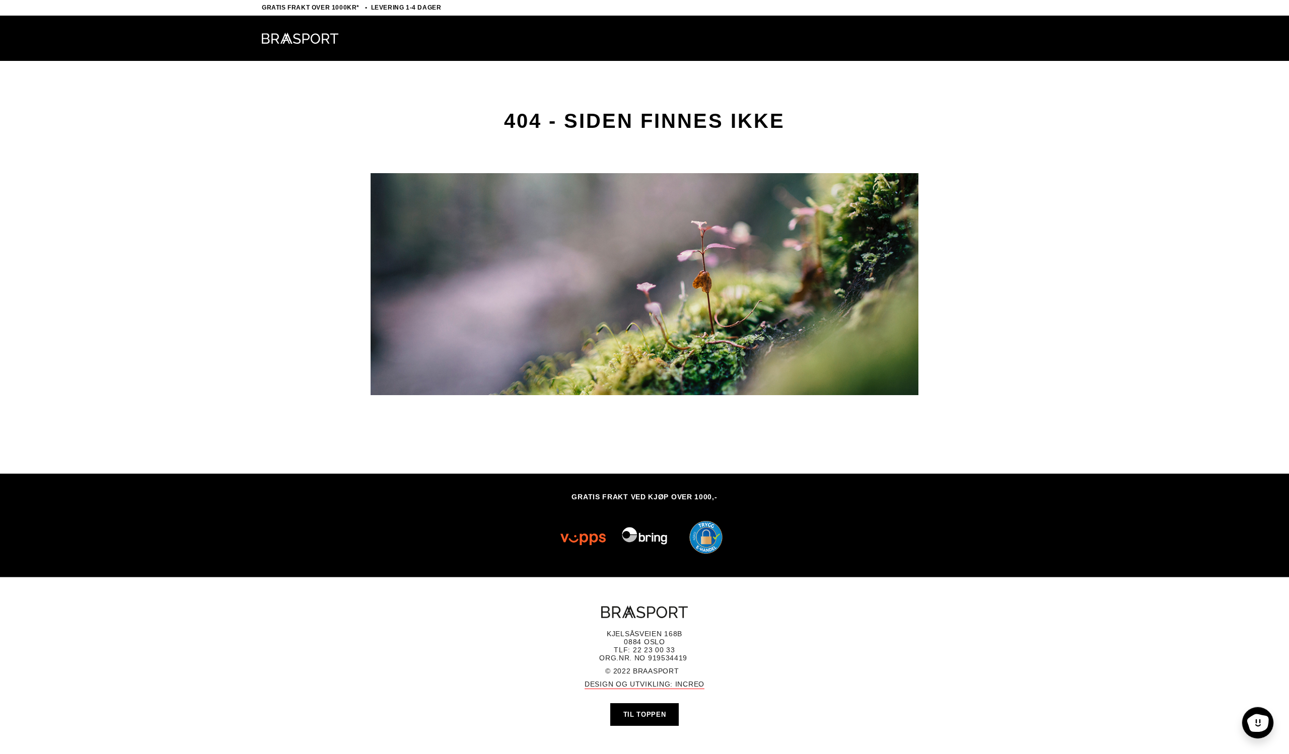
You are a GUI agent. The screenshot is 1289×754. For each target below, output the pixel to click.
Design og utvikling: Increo (644, 684)
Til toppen (644, 714)
